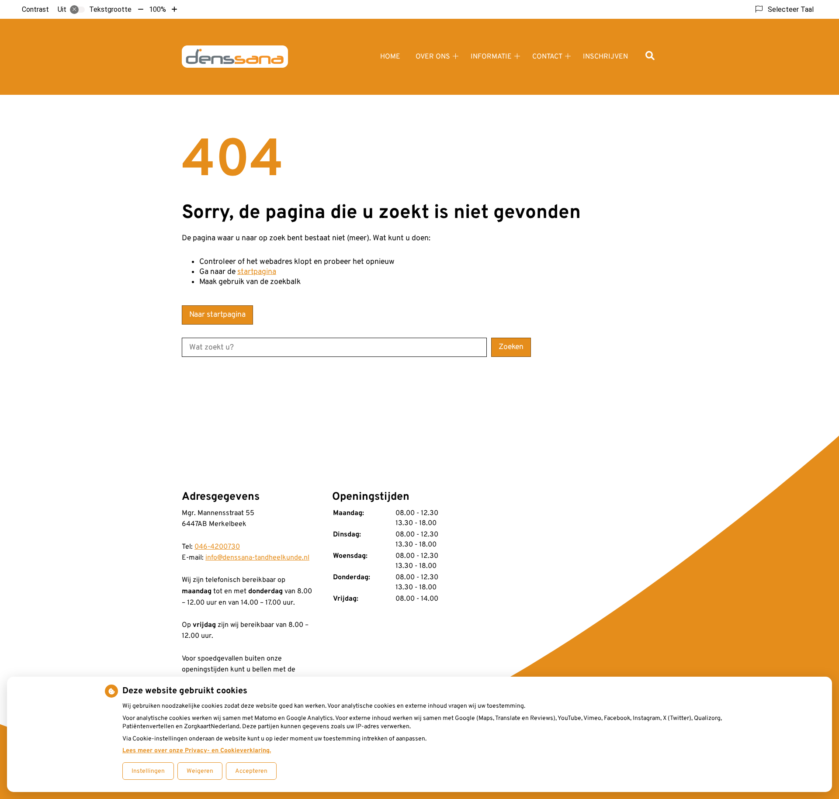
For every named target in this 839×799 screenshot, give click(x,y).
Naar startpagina (217, 315)
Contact (547, 56)
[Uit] (77, 10)
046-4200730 (217, 547)
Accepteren (251, 771)
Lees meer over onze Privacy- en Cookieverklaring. (196, 750)
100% (157, 9)
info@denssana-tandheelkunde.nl (257, 557)
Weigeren (200, 771)
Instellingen (148, 771)
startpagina (256, 272)
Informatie (491, 56)
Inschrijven (605, 56)
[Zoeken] (650, 56)
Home (390, 56)
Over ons (433, 56)
